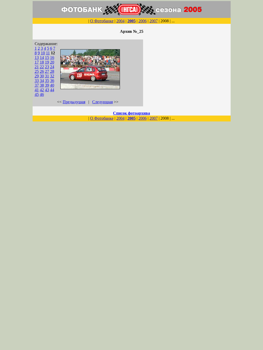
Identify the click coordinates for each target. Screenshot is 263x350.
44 (52, 90)
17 (37, 62)
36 (52, 80)
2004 (120, 21)
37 (37, 85)
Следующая (102, 102)
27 (47, 71)
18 (42, 62)
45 (37, 94)
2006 (142, 21)
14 (42, 57)
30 (42, 76)
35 (47, 80)
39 (47, 85)
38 (42, 85)
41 (37, 90)
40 (52, 85)
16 (52, 57)
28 (52, 71)
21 (37, 67)
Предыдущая (74, 102)
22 (42, 67)
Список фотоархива (131, 113)
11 (48, 53)
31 (47, 76)
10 (43, 53)
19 (47, 62)
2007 (153, 21)
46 (42, 94)
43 (47, 90)
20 (52, 62)
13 (37, 57)
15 (47, 57)
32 (52, 76)
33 (37, 80)
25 (37, 71)
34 (42, 80)
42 (42, 90)
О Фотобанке (102, 21)
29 (37, 76)
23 (47, 67)
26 (42, 71)
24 (52, 67)
